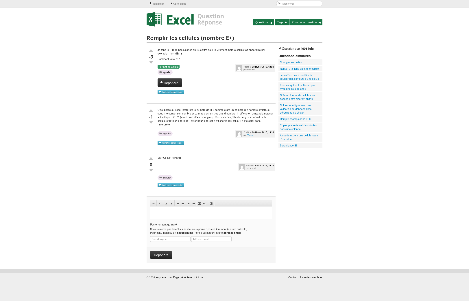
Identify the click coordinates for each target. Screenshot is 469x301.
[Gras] (166, 203)
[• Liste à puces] (177, 203)
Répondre (170, 82)
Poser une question (305, 22)
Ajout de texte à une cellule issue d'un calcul (299, 137)
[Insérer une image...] (199, 203)
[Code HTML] (153, 203)
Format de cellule (168, 67)
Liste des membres (311, 277)
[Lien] (204, 203)
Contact (292, 277)
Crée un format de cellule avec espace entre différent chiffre (297, 97)
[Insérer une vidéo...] (211, 203)
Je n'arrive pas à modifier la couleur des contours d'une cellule (300, 76)
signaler (167, 72)
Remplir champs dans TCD (295, 119)
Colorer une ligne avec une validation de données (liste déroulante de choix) (296, 108)
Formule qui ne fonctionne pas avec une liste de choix (297, 87)
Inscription (158, 3)
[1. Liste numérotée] (182, 203)
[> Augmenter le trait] (193, 203)
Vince (250, 135)
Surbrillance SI (288, 145)
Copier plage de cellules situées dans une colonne (298, 127)
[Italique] (171, 203)
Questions (262, 22)
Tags (280, 22)
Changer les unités (291, 62)
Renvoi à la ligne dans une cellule (299, 68)
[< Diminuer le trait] (188, 203)
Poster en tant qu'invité (163, 224)
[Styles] (159, 203)
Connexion (179, 3)
